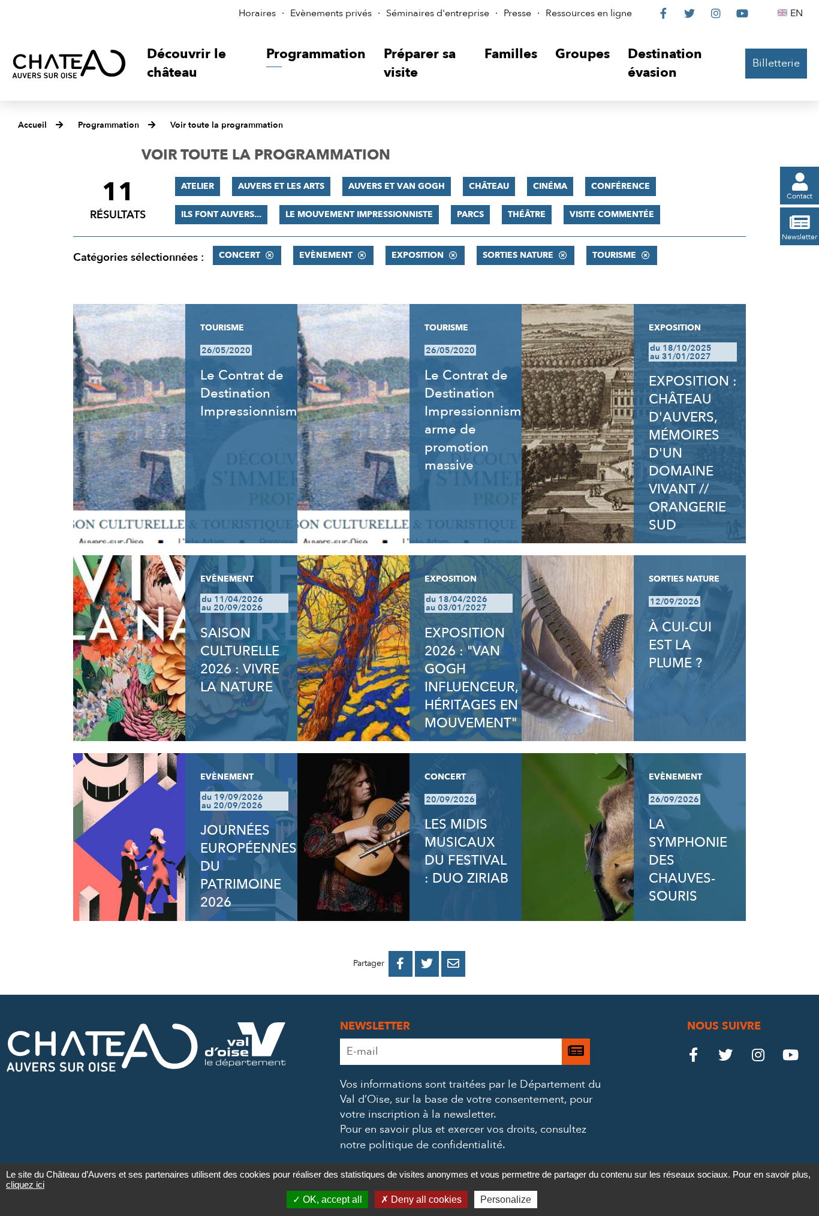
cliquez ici (25, 1184)
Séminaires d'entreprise (437, 13)
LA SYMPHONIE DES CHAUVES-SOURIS (688, 860)
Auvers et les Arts (281, 186)
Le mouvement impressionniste (359, 214)
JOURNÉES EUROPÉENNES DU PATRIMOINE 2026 (248, 866)
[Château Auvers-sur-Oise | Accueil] (69, 63)
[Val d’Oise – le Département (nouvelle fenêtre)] (245, 1063)
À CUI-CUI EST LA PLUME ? (680, 645)
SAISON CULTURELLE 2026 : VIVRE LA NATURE (239, 660)
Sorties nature (518, 255)
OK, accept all (331, 1199)
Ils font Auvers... (221, 214)
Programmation (108, 125)
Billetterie (776, 63)
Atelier (197, 186)
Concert (239, 255)
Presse (517, 13)
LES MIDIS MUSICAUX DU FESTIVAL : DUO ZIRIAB (466, 851)
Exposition (418, 255)
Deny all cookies (425, 1199)
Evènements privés (331, 13)
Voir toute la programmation (226, 125)
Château (489, 186)
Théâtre (527, 214)
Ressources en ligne (589, 13)
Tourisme (614, 255)
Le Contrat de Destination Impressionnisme (252, 393)
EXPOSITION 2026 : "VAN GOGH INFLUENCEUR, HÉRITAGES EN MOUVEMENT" (471, 678)
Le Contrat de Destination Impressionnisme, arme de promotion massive (478, 420)
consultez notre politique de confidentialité (463, 1137)
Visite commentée (612, 214)
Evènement (326, 255)
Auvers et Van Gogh (396, 186)
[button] (197, 64)
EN (798, 13)
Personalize (505, 1199)
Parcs (470, 214)
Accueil (32, 125)
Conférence (620, 186)
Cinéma (550, 186)
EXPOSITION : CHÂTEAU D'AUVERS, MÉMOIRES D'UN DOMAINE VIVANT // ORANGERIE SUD (693, 453)
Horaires (257, 13)
